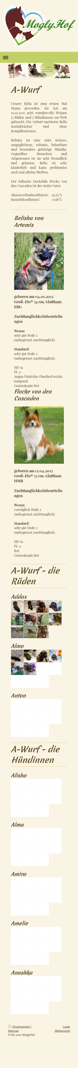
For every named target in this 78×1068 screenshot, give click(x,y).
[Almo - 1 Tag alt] (17, 656)
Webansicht (62, 1030)
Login (66, 1026)
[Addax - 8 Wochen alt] (17, 632)
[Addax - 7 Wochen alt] (55, 619)
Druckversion (21, 1026)
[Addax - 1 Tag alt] (17, 606)
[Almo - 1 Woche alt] (30, 656)
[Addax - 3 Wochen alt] (55, 606)
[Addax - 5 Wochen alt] (30, 619)
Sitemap (13, 1030)
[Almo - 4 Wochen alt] (17, 668)
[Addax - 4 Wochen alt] (17, 619)
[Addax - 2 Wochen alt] (42, 606)
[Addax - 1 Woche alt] (30, 606)
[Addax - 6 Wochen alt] (42, 619)
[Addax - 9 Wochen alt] (30, 632)
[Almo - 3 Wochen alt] (55, 656)
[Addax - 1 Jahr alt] (42, 632)
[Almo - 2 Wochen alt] (42, 656)
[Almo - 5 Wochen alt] (30, 668)
